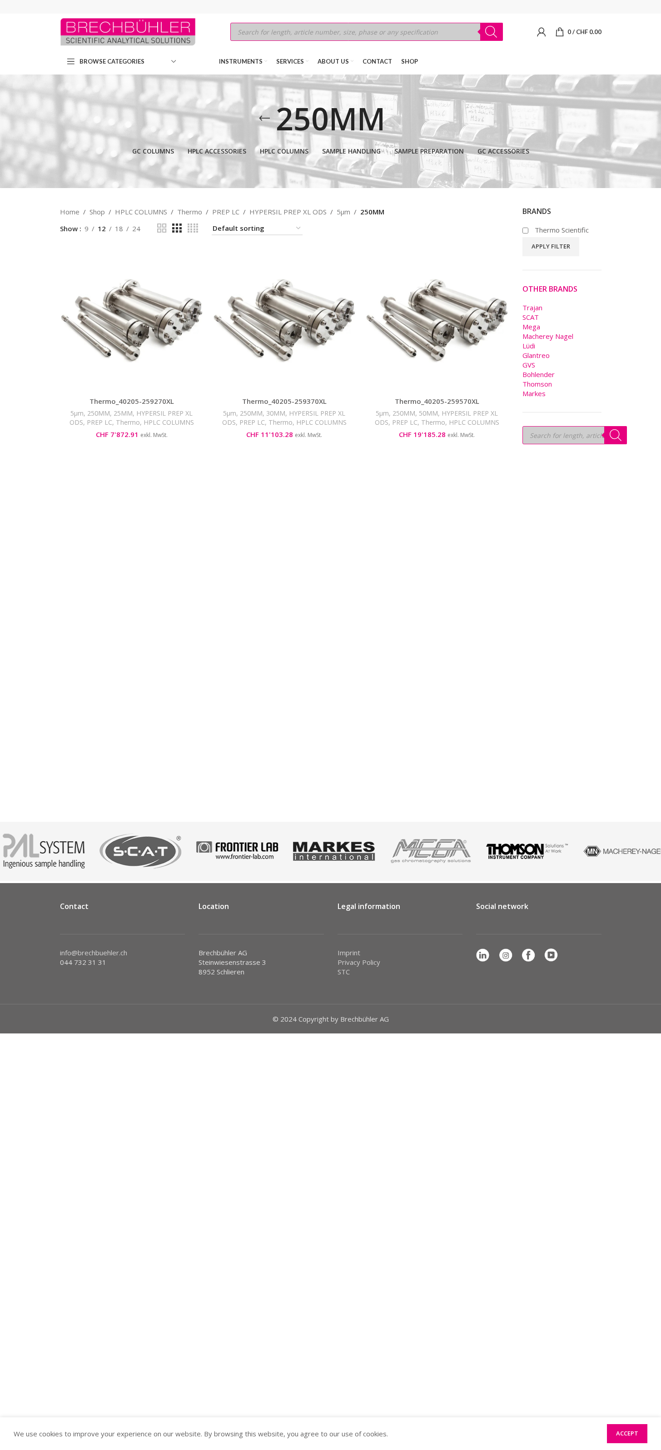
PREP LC (225, 211)
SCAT (530, 317)
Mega (531, 326)
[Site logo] (128, 30)
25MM (123, 413)
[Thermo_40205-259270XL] (132, 320)
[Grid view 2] (161, 228)
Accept (627, 1433)
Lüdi (528, 345)
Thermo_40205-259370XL (284, 401)
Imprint (349, 952)
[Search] (491, 32)
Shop (97, 211)
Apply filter (551, 246)
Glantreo (536, 355)
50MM (428, 413)
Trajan (532, 307)
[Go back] (264, 118)
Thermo (189, 211)
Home (70, 211)
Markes (534, 393)
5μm (343, 211)
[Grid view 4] (193, 228)
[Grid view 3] (176, 228)
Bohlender (538, 374)
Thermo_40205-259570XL (437, 401)
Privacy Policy (359, 962)
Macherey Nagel (547, 336)
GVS (528, 364)
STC (344, 971)
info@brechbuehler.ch (93, 952)
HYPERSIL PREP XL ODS (288, 211)
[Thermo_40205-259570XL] (437, 320)
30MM (275, 413)
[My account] (541, 32)
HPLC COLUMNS (141, 211)
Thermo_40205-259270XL (131, 401)
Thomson (537, 383)
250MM (98, 413)
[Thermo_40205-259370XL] (284, 320)
